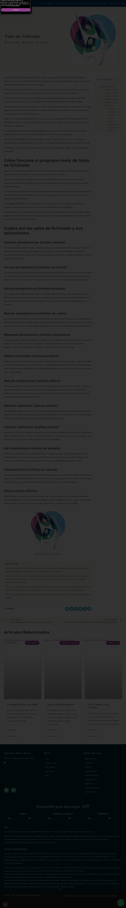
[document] (63, 454)
